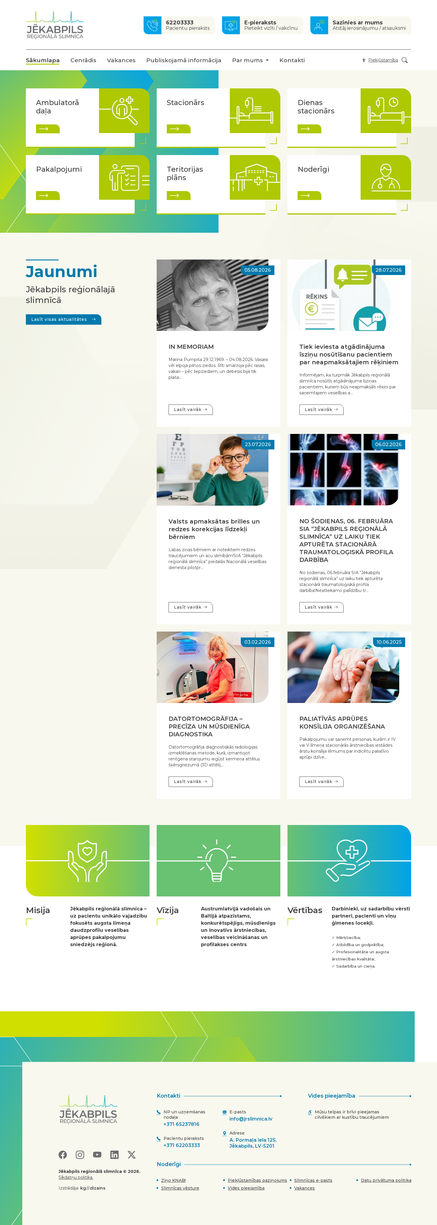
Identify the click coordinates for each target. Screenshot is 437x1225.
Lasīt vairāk (188, 409)
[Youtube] (97, 1155)
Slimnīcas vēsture (180, 1188)
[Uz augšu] (102, 1109)
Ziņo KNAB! (173, 1180)
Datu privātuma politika (386, 1180)
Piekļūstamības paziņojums (257, 1180)
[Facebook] (63, 1155)
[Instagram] (80, 1155)
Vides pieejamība (246, 1188)
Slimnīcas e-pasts (313, 1180)
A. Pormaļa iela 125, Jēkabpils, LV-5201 (253, 1143)
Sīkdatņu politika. (76, 1177)
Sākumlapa (43, 60)
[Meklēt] (404, 60)
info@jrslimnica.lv (250, 1119)
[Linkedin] (114, 1155)
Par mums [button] (247, 60)
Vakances (121, 60)
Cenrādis (83, 60)
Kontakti (292, 60)
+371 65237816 (181, 1124)
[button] (378, 60)
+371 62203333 (182, 1145)
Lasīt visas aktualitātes (60, 319)
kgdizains (93, 1188)
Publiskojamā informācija (183, 60)
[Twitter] (132, 1155)
